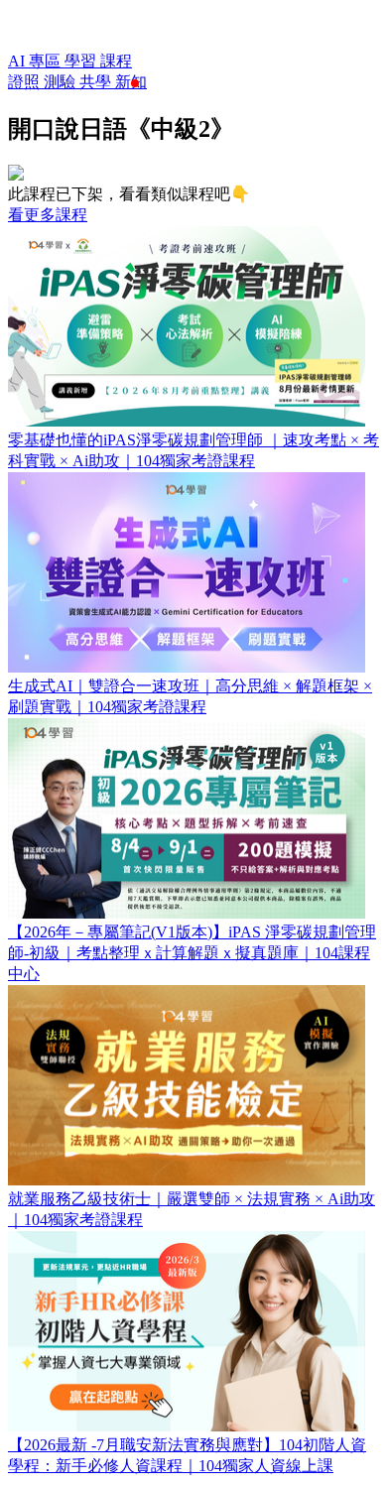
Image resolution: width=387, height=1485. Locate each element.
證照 (26, 81)
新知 (131, 81)
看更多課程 (47, 214)
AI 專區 (36, 61)
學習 (82, 61)
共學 (97, 81)
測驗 (61, 81)
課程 (116, 61)
